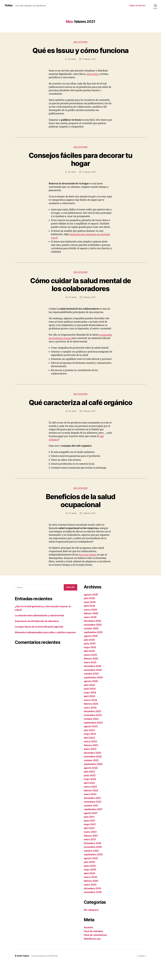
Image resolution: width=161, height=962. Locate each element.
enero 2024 (90, 707)
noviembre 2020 (93, 847)
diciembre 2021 (92, 798)
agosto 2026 (91, 594)
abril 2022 (89, 783)
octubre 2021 (91, 805)
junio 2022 (89, 775)
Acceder (88, 927)
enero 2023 (90, 749)
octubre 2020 (91, 850)
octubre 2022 (91, 760)
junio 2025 (89, 643)
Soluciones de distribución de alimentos (37, 621)
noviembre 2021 (92, 801)
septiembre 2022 (93, 764)
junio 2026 (90, 602)
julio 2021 (89, 816)
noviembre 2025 (93, 624)
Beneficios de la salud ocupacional (80, 500)
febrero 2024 (91, 703)
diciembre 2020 (92, 843)
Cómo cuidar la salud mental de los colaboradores (80, 284)
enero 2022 (90, 794)
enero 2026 (90, 617)
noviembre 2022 (93, 756)
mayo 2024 (90, 692)
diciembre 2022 (92, 752)
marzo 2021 (90, 832)
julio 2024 (89, 685)
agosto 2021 (90, 813)
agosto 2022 (91, 768)
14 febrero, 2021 (89, 172)
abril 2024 (89, 696)
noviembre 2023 (93, 715)
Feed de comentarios (95, 935)
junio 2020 (90, 865)
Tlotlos (8, 5)
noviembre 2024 (93, 670)
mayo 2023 (90, 734)
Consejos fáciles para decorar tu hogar (80, 159)
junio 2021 (89, 820)
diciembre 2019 (92, 888)
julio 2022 (89, 771)
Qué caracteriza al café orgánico (80, 402)
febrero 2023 (91, 745)
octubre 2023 (91, 719)
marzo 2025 (90, 655)
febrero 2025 (91, 658)
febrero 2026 (91, 613)
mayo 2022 (90, 779)
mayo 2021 (90, 824)
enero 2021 (90, 839)
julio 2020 (89, 862)
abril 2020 (89, 873)
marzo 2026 (90, 609)
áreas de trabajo (87, 554)
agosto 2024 (91, 681)
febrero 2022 (91, 790)
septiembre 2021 (93, 809)
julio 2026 (89, 598)
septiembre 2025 (93, 632)
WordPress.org (92, 938)
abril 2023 (89, 737)
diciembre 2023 (92, 711)
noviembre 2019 (93, 892)
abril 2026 (89, 605)
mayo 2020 (90, 869)
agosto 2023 (91, 726)
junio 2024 (90, 688)
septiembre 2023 (93, 722)
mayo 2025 (90, 647)
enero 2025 (90, 662)
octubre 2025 (91, 628)
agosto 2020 (91, 858)
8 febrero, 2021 (89, 297)
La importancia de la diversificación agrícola (39, 626)
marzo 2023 (90, 741)
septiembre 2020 (93, 854)
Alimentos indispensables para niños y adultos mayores (45, 632)
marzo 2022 (90, 786)
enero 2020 (90, 884)
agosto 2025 (91, 636)
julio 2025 (89, 639)
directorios (93, 74)
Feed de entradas (93, 931)
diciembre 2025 (92, 621)
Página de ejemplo (137, 5)
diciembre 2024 (92, 666)
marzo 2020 (90, 877)
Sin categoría (80, 42)
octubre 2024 (91, 673)
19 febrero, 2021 (89, 59)
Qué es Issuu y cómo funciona (80, 50)
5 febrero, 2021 (89, 411)
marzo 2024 (90, 700)
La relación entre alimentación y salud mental (39, 615)
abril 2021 (89, 828)
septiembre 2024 (93, 677)
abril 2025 (89, 651)
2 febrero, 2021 (89, 513)
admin (73, 59)
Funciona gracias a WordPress (45, 956)
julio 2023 (89, 730)
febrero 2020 (91, 881)
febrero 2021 (91, 835)
